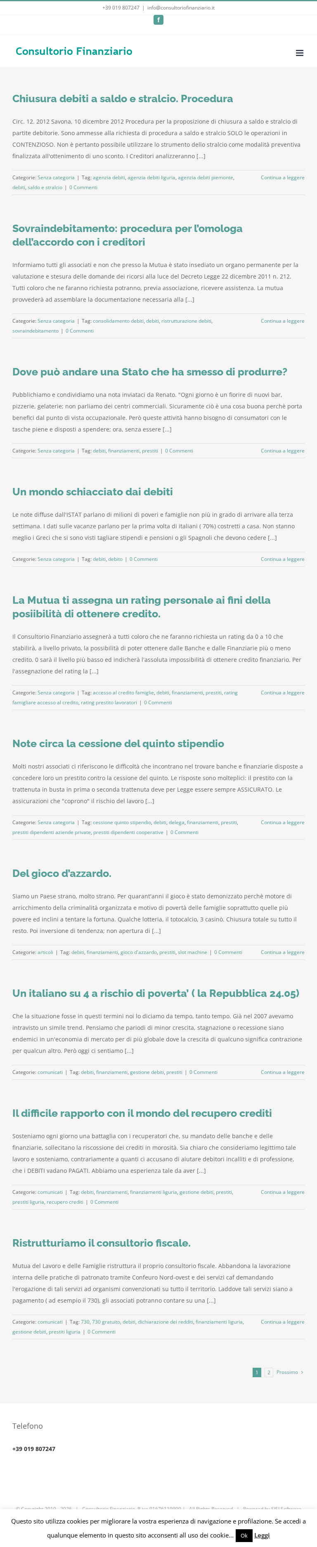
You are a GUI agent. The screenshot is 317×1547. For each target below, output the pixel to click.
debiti (18, 187)
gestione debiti (147, 1072)
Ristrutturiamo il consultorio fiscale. (101, 1243)
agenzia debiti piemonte (205, 177)
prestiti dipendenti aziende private (51, 832)
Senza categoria (56, 177)
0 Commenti (83, 187)
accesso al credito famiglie (123, 692)
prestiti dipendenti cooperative (128, 832)
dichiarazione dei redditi (165, 1321)
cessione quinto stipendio (122, 822)
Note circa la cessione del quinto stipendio (118, 743)
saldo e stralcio (45, 187)
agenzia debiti (109, 177)
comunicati (50, 1072)
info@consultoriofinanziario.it (181, 7)
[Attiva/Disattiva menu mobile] (300, 53)
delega (177, 822)
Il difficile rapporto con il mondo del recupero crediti (142, 1113)
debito (115, 559)
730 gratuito (106, 1321)
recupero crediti (65, 1201)
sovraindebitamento (35, 330)
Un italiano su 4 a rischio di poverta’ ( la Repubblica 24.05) (155, 993)
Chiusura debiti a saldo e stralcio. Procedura (122, 98)
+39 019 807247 (121, 7)
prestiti (150, 450)
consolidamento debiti (118, 320)
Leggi (262, 1535)
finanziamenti (124, 450)
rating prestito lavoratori (109, 702)
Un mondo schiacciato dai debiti (92, 491)
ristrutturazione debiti (186, 320)
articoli (45, 952)
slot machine (192, 952)
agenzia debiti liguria (151, 177)
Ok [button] (244, 1535)
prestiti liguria (28, 1201)
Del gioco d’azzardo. (61, 873)
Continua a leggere (283, 177)
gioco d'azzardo (139, 952)
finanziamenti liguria (153, 1191)
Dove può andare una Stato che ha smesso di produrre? (149, 372)
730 (85, 1321)
